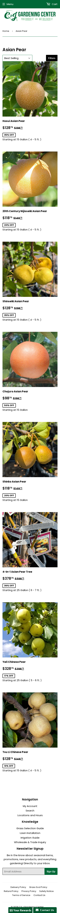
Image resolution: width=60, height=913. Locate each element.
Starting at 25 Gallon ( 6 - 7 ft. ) (22, 581)
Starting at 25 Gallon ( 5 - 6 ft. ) (22, 671)
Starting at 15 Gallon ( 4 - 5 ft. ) (21, 130)
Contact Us (39, 895)
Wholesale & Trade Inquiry (30, 842)
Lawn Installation (30, 833)
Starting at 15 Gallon (19, 401)
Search (30, 810)
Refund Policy (11, 891)
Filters (51, 58)
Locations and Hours (30, 815)
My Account (30, 806)
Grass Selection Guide (30, 828)
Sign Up (51, 871)
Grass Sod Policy (38, 887)
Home (5, 31)
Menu (10, 4)
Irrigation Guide (30, 837)
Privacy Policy (29, 891)
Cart (54, 4)
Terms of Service (21, 895)
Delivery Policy (18, 887)
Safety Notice (46, 891)
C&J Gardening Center (31, 906)
